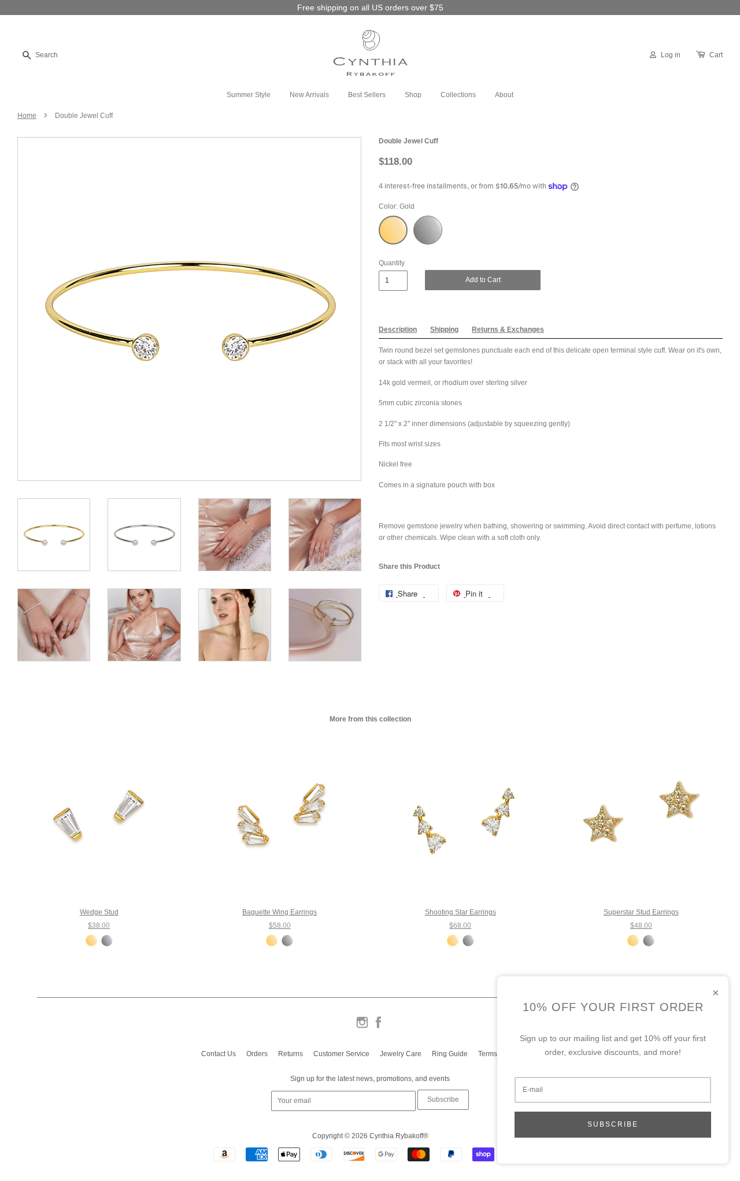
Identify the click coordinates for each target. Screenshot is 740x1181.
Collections (458, 95)
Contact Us (218, 1054)
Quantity (392, 263)
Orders (257, 1054)
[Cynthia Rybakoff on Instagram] (362, 1027)
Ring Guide (450, 1054)
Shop (413, 95)
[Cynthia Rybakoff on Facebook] (378, 1027)
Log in (670, 55)
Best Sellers (367, 95)
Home (26, 116)
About (504, 95)
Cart (716, 55)
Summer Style (249, 95)
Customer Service (341, 1054)
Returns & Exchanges (508, 329)
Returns (290, 1054)
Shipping (444, 329)
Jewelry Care (400, 1054)
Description (398, 329)
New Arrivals (309, 95)
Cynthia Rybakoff (396, 1136)
